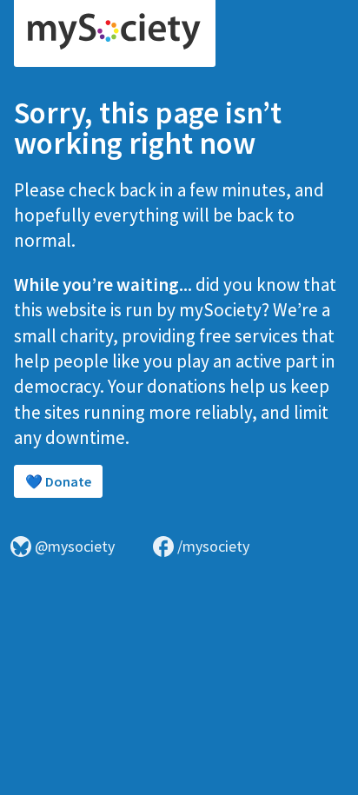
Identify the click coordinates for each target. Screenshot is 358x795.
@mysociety (75, 546)
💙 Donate (58, 481)
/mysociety (213, 546)
